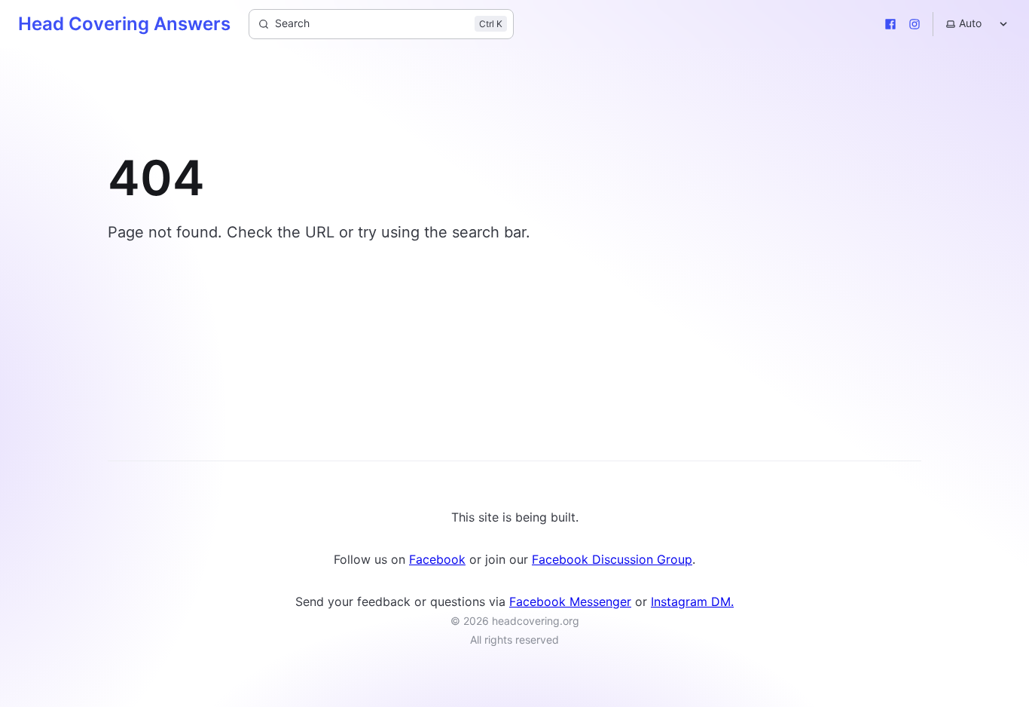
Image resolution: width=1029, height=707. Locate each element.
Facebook (437, 559)
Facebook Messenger (570, 601)
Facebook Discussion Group (612, 559)
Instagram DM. (692, 601)
